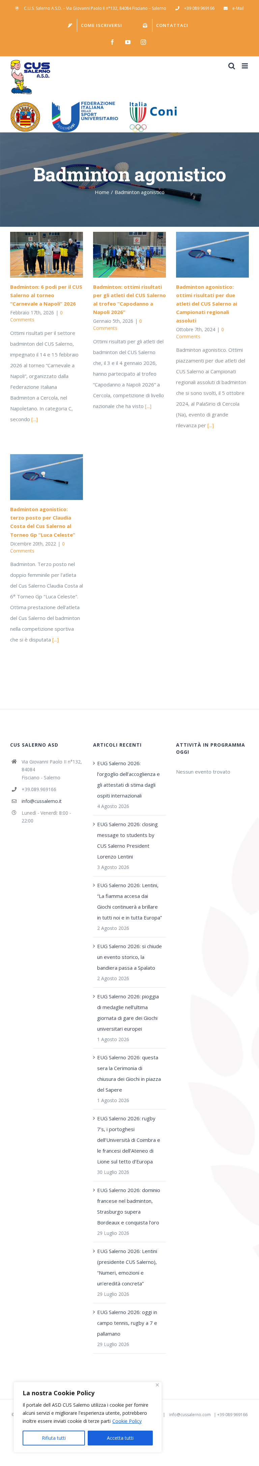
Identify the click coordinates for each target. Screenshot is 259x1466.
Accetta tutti (120, 1438)
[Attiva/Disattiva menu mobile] (245, 65)
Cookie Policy (127, 1421)
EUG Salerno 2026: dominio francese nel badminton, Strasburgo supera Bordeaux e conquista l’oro (128, 1206)
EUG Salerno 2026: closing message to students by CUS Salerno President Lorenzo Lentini (127, 840)
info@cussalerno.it (42, 801)
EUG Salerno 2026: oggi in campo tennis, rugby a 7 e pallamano (127, 1323)
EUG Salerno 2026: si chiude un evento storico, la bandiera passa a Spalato (129, 957)
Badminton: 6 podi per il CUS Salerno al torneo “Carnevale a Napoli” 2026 (46, 295)
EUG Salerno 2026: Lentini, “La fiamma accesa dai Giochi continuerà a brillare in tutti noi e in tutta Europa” (129, 901)
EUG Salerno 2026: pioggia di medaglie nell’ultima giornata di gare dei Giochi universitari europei (128, 1012)
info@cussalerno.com (190, 1414)
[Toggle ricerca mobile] (231, 65)
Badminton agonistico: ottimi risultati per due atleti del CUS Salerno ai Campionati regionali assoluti (206, 303)
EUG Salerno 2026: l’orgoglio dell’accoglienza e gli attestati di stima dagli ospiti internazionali (128, 779)
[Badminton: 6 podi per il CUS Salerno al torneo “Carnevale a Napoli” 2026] (46, 255)
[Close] (157, 1384)
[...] (34, 419)
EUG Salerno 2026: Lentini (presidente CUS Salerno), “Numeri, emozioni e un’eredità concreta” (127, 1267)
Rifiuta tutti (54, 1438)
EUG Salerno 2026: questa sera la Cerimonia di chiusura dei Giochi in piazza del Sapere (129, 1073)
